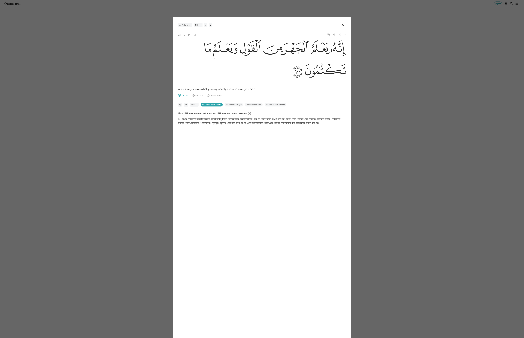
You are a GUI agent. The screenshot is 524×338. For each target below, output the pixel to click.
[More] (345, 34)
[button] (337, 49)
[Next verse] (210, 25)
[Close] (343, 25)
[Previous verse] (205, 25)
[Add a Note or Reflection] (339, 34)
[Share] (333, 34)
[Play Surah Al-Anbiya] (189, 34)
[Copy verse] (328, 34)
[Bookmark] (194, 34)
